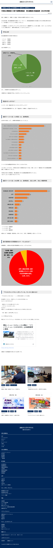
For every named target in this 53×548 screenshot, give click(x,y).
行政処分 (4, 7)
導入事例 (7, 385)
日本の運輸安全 (4, 449)
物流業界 (12, 411)
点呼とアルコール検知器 (5, 484)
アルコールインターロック (6, 493)
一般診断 (21, 7)
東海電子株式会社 (4, 534)
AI (8, 411)
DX (15, 411)
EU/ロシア (3, 439)
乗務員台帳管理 (4, 470)
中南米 (2, 443)
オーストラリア (4, 442)
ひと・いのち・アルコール (6, 487)
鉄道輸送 (3, 453)
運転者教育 (3, 471)
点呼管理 (3, 468)
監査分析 (3, 518)
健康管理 (36, 411)
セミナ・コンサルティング (6, 521)
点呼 (2, 476)
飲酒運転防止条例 (4, 492)
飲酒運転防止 (3, 465)
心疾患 (40, 411)
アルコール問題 (4, 495)
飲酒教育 (3, 524)
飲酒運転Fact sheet (4, 490)
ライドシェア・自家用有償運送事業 (8, 506)
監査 (9, 7)
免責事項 (3, 540)
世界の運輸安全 (4, 433)
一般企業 (3, 458)
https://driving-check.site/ (7, 347)
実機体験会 (34, 385)
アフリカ (3, 445)
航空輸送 (3, 456)
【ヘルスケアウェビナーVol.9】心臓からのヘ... (36, 415)
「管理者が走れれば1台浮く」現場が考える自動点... (37, 389)
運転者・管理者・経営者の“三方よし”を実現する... (10, 389)
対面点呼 (3, 478)
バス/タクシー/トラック (5, 452)
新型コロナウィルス (5, 505)
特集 (2, 498)
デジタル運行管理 (4, 502)
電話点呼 (3, 480)
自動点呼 (3, 385)
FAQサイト (19, 534)
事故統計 (3, 515)
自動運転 (3, 501)
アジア (2, 440)
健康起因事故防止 (4, 467)
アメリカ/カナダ (4, 437)
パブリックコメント (5, 511)
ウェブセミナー (4, 411)
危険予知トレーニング (29, 7)
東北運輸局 (14, 7)
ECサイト (12, 534)
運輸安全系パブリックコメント (7, 514)
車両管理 (3, 473)
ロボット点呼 (3, 503)
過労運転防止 (3, 464)
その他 (2, 446)
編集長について (10, 540)
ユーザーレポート (14, 385)
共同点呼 (3, 483)
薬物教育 (3, 526)
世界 (2, 436)
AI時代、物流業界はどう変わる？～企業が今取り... (10, 415)
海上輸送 (3, 455)
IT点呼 (2, 481)
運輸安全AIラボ (4, 508)
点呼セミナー (3, 527)
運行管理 (3, 461)
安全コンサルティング (5, 529)
